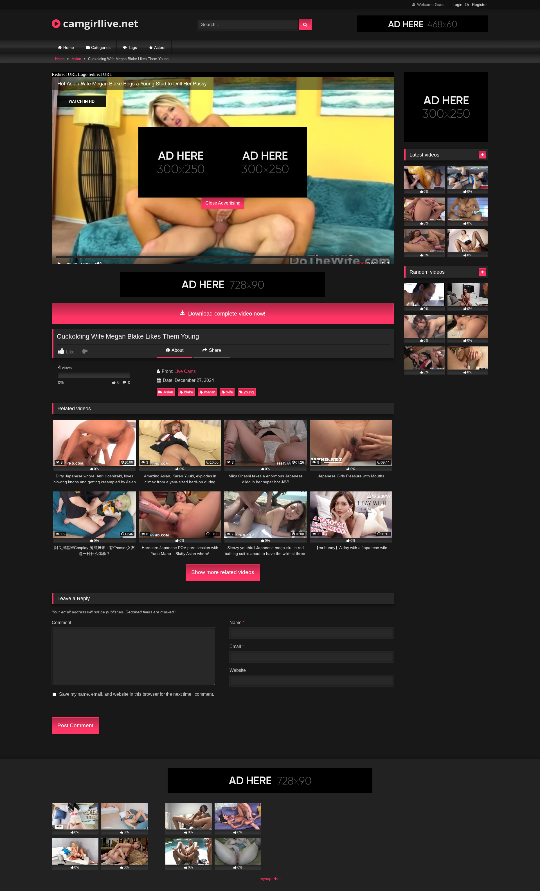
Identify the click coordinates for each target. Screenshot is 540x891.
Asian (76, 59)
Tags (133, 47)
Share (214, 350)
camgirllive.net (99, 23)
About (177, 350)
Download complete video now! (226, 313)
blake (188, 392)
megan (209, 392)
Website (238, 670)
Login (457, 4)
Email (237, 646)
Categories (101, 47)
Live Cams (185, 371)
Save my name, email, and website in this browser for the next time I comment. (136, 694)
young (249, 392)
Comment (61, 622)
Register (479, 4)
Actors (159, 47)
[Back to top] (522, 874)
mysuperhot (270, 878)
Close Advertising (222, 203)
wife (229, 392)
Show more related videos (222, 572)
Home (68, 47)
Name (237, 622)
